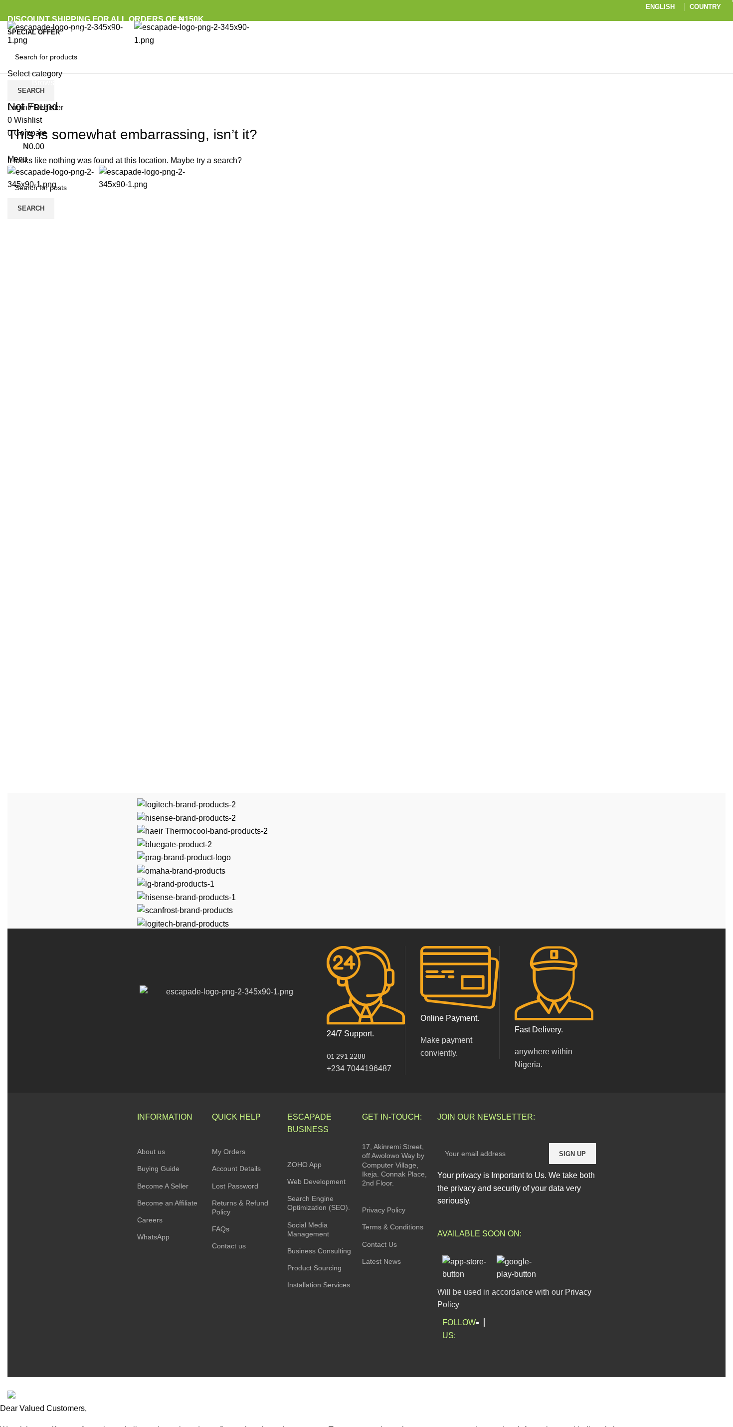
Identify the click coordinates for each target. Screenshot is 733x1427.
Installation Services (318, 1285)
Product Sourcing (314, 1268)
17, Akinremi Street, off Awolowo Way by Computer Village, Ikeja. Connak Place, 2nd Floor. (394, 1165)
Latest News (381, 1261)
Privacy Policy (383, 1210)
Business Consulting (319, 1251)
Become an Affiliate (167, 1203)
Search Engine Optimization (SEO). (318, 1202)
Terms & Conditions (392, 1227)
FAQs (220, 1229)
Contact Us (379, 1244)
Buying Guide (158, 1169)
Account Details (236, 1169)
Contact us (229, 1246)
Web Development (316, 1182)
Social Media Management (308, 1229)
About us (151, 1152)
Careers (150, 1220)
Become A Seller (162, 1186)
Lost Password (235, 1186)
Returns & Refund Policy (240, 1207)
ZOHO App (304, 1165)
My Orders (228, 1152)
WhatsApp (153, 1237)
